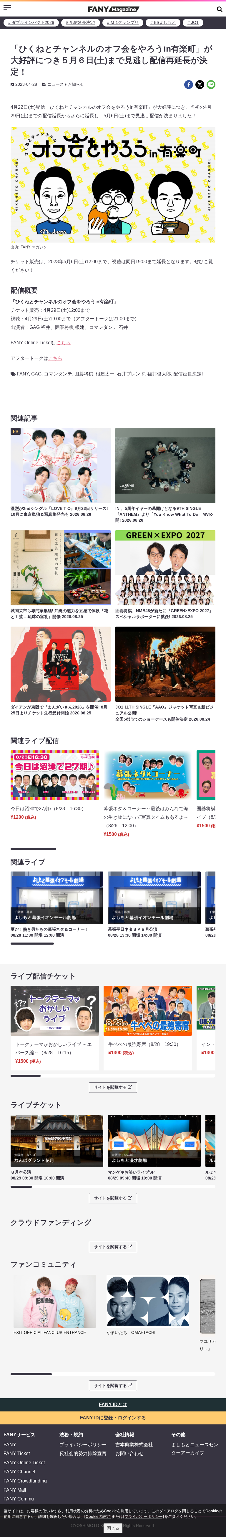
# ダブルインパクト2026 (31, 22)
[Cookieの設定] (98, 1516)
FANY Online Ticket (24, 1462)
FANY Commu (19, 1498)
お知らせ (76, 84)
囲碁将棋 (83, 373)
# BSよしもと (163, 22)
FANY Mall (15, 1489)
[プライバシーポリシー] (143, 1516)
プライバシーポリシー (83, 1444)
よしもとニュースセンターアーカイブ (194, 1449)
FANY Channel (19, 1471)
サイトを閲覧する (110, 1087)
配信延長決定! (188, 373)
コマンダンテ (58, 373)
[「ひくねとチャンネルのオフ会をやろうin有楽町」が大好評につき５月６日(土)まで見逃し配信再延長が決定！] (188, 84)
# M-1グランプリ (123, 22)
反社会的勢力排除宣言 (83, 1453)
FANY (23, 373)
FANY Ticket (17, 1453)
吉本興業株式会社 (134, 1444)
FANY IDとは (113, 1404)
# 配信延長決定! (80, 22)
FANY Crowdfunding (25, 1480)
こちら (63, 342)
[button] (219, 9)
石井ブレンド (131, 373)
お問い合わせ (129, 1453)
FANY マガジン (34, 247)
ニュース (55, 84)
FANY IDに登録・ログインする (113, 1417)
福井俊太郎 (159, 373)
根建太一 (105, 373)
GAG (36, 373)
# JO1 (193, 22)
